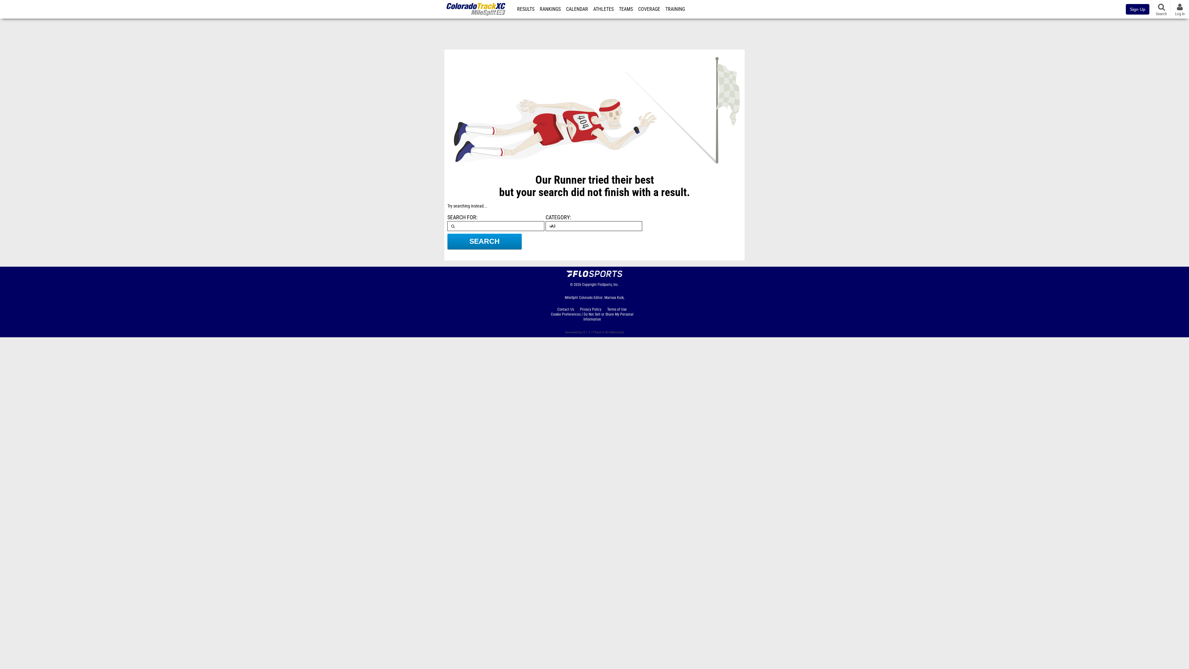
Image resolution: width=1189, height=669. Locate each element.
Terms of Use (617, 309)
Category (558, 217)
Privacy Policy (590, 309)
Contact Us (565, 309)
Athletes (603, 9)
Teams (626, 9)
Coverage (649, 9)
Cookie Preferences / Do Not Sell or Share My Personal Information (592, 316)
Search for (461, 217)
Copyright (589, 284)
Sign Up (1137, 9)
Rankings (550, 9)
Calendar (577, 9)
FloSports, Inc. (608, 284)
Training (675, 9)
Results (525, 9)
